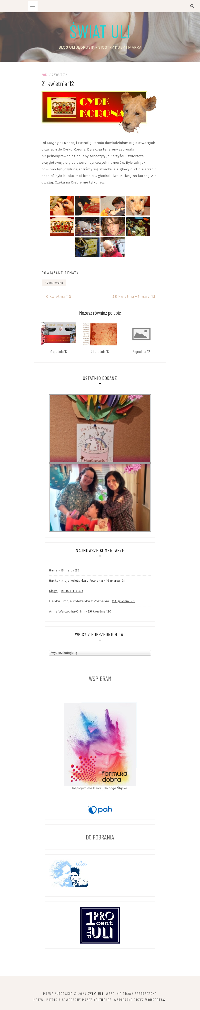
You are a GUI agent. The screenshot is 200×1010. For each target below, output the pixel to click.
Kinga (53, 591)
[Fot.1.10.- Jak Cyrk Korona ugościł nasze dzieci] (62, 205)
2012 (44, 75)
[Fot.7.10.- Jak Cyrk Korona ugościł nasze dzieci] (112, 226)
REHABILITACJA (72, 591)
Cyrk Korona (55, 282)
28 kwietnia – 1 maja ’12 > (135, 296)
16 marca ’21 (115, 580)
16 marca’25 (70, 570)
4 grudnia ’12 (141, 351)
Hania (53, 570)
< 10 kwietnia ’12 (56, 296)
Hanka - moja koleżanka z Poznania (76, 580)
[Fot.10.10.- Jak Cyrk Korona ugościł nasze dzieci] (112, 247)
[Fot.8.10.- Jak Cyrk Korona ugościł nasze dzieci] (138, 226)
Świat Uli (100, 31)
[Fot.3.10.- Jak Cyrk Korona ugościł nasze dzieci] (112, 206)
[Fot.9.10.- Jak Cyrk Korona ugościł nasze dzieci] (87, 247)
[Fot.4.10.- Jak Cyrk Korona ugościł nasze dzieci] (138, 205)
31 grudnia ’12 (59, 351)
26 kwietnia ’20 (99, 611)
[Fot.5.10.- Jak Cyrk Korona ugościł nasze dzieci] (62, 226)
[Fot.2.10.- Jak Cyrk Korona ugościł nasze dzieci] (87, 205)
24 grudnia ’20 (123, 601)
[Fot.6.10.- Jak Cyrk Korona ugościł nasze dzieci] (87, 226)
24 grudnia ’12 (100, 351)
